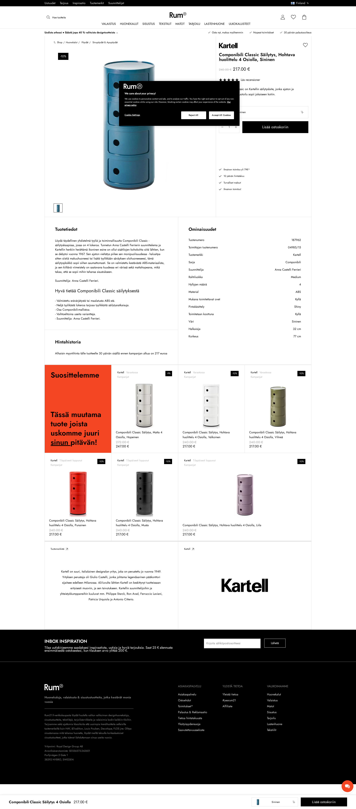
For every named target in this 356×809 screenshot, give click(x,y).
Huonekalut (274, 694)
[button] (301, 3)
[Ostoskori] (304, 17)
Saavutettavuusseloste (191, 730)
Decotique (106, 728)
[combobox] (300, 3)
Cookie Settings (132, 114)
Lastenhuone (274, 724)
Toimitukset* (185, 706)
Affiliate (227, 706)
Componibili (293, 262)
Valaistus (272, 700)
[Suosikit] (293, 17)
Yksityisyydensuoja (189, 724)
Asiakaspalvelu (187, 694)
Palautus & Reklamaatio (192, 712)
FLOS (116, 728)
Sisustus (271, 712)
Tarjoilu (271, 718)
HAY (67, 728)
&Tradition (77, 728)
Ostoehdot (184, 700)
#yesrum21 (229, 700)
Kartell (297, 255)
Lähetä (275, 643)
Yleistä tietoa (230, 694)
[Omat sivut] (282, 17)
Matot (270, 706)
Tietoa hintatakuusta (190, 718)
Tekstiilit (271, 730)
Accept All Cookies (221, 115)
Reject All (193, 115)
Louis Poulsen (91, 728)
